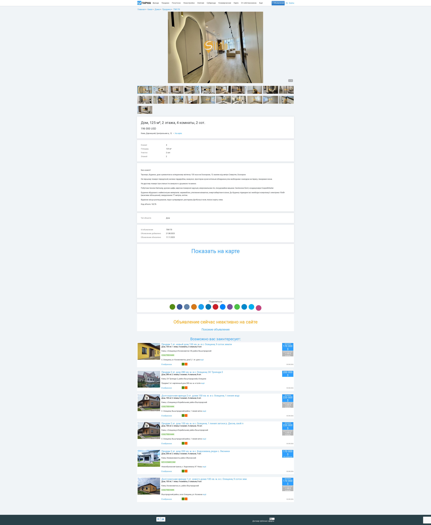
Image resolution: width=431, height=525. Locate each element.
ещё (202, 360)
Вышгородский (204, 351)
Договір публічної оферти (263, 521)
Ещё (261, 3)
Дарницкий (151, 133)
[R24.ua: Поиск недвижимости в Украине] (160, 519)
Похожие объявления (216, 329)
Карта (236, 3)
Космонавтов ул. (174, 486)
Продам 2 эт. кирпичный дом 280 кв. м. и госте (181, 383)
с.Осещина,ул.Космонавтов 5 (179, 351)
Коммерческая (224, 3)
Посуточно (176, 3)
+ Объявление (278, 3)
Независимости (173, 458)
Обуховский (191, 458)
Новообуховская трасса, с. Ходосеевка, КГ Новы (181, 467)
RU (287, 3)
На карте (178, 133)
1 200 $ (287, 405)
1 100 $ (287, 353)
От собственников (248, 3)
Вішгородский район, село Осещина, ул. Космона (181, 494)
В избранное (166, 364)
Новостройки (189, 3)
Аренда (156, 3)
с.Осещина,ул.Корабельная (178, 402)
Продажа (165, 3)
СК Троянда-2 (172, 379)
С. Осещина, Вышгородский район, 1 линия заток (181, 411)
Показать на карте (215, 251)
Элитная (200, 3)
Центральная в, (162, 133)
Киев (143, 133)
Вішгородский (201, 402)
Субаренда (211, 3)
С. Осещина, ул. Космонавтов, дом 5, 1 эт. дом (180, 360)
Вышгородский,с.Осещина (195, 379)
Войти (291, 3)
